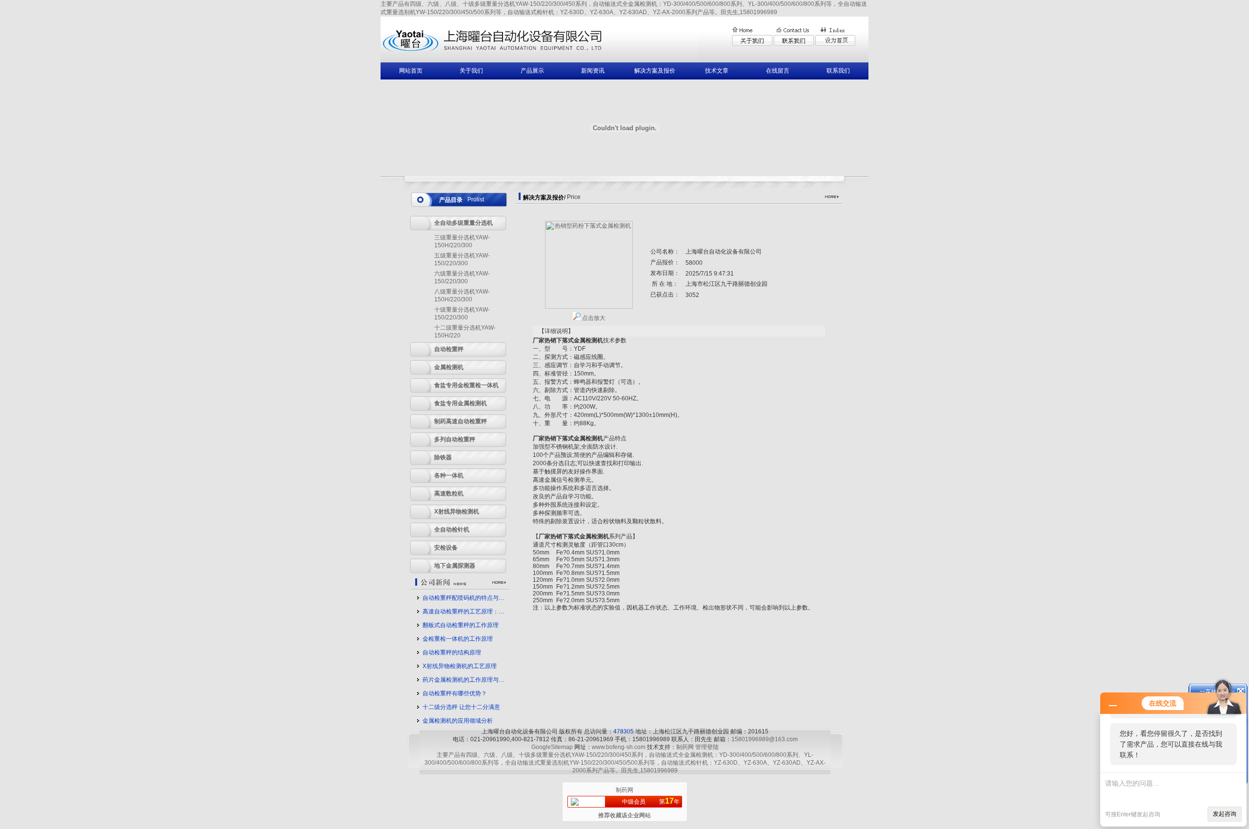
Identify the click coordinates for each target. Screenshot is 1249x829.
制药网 (685, 747)
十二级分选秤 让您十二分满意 (461, 707)
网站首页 (411, 70)
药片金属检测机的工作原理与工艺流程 (472, 679)
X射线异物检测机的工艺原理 (460, 666)
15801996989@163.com (764, 739)
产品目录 (451, 200)
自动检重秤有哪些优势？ (455, 693)
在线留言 (777, 70)
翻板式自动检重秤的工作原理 (461, 625)
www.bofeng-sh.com (618, 747)
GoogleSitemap (552, 747)
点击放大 (593, 318)
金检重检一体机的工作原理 (458, 638)
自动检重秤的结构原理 (452, 652)
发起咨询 (1224, 813)
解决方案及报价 (654, 70)
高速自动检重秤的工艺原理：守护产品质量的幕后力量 (493, 611)
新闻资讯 (592, 70)
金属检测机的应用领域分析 (458, 720)
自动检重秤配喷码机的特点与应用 (466, 597)
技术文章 (716, 70)
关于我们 (471, 70)
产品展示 (532, 70)
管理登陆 (707, 747)
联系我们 (838, 70)
